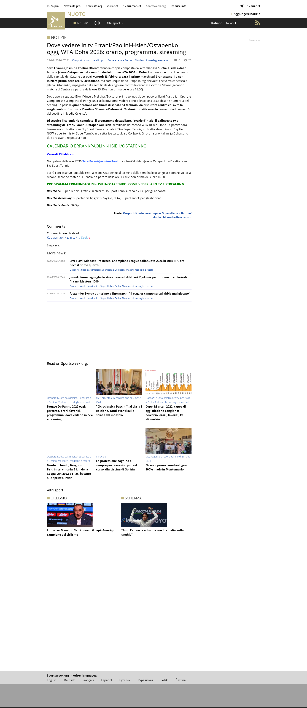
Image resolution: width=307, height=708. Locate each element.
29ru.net (112, 6)
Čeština (181, 680)
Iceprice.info (178, 6)
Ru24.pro (53, 6)
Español (106, 680)
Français (88, 680)
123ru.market (132, 6)
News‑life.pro (72, 6)
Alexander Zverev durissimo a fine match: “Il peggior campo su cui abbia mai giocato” (130, 293)
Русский (124, 680)
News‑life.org (93, 6)
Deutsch (69, 680)
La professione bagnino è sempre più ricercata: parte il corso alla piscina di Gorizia (116, 465)
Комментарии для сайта (68, 237)
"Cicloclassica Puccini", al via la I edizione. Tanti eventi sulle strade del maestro (119, 411)
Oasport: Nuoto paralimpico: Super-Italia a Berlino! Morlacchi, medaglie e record (121, 60)
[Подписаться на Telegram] (241, 6)
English (51, 680)
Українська (145, 680)
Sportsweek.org (156, 6)
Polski (164, 680)
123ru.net (253, 6)
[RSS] (257, 22)
